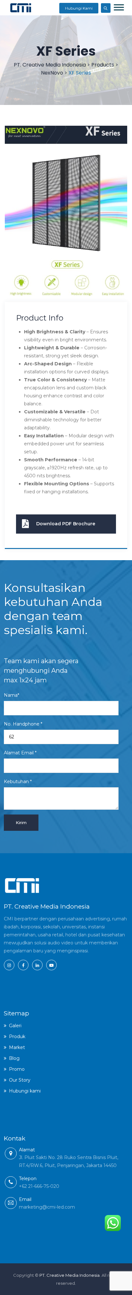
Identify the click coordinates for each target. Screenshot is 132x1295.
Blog (14, 1058)
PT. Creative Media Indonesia (69, 1275)
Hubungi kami (25, 1091)
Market (17, 1047)
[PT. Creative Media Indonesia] (21, 7)
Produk (17, 1036)
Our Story (19, 1080)
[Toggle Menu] (119, 7)
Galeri (15, 1026)
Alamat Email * (20, 753)
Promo (17, 1069)
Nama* (11, 695)
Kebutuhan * (18, 781)
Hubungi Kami (79, 8)
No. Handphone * (23, 724)
